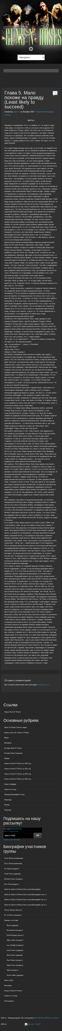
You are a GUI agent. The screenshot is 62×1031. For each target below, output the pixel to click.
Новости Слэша (10, 789)
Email (31, 49)
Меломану (8, 985)
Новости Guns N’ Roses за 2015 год (17, 779)
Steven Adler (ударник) (15, 975)
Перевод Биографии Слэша (14, 794)
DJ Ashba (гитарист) (11, 869)
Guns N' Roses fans (10, 831)
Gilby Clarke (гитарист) (15, 940)
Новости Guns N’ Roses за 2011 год (17, 769)
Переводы (8, 800)
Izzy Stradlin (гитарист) (15, 945)
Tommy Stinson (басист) (13, 910)
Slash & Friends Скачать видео (15, 727)
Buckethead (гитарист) (15, 930)
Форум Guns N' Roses (12, 712)
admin (15, 112)
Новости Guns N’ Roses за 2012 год (17, 774)
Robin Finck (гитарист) (15, 965)
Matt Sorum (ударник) (15, 955)
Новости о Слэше (10, 996)
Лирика (6, 758)
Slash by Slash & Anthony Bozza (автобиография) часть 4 (25, 905)
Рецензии (7, 810)
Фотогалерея (9, 1001)
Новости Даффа (10, 784)
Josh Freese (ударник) (15, 950)
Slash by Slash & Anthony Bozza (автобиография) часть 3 (25, 899)
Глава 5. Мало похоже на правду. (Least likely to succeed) (24, 99)
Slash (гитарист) (12, 970)
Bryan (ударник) (12, 925)
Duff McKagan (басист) (15, 935)
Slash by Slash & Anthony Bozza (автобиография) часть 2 (25, 894)
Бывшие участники (11, 920)
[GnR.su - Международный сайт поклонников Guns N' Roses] (31, 44)
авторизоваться (43, 685)
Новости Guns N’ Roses (13, 991)
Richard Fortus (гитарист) (13, 879)
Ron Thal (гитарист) (11, 884)
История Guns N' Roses (13, 748)
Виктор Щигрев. (53, 1018)
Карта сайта (8, 980)
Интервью (8, 743)
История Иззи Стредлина (13, 753)
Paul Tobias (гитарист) (15, 960)
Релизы (7, 805)
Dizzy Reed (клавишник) (13, 863)
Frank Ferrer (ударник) (12, 874)
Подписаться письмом (11, 840)
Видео (6, 738)
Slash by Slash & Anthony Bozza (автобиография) (22, 889)
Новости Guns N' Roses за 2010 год (17, 763)
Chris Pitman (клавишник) (13, 858)
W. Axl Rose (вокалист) (13, 915)
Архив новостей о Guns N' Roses (16, 733)
